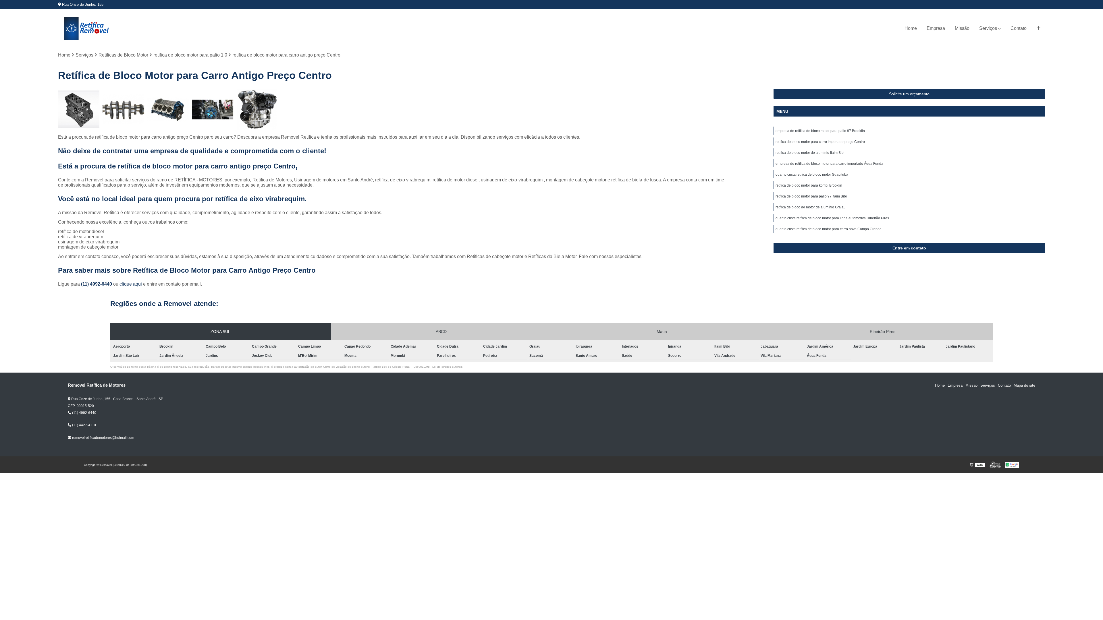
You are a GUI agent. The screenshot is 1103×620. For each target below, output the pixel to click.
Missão (962, 28)
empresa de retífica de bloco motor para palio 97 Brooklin (820, 131)
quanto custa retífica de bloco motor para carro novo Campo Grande (829, 229)
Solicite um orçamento (909, 94)
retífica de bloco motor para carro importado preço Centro (820, 142)
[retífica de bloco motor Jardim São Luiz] (213, 109)
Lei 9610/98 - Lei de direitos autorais (438, 366)
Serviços (988, 28)
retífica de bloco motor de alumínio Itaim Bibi (810, 153)
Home (911, 28)
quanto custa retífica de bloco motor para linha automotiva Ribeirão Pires (832, 218)
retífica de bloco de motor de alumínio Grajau (811, 207)
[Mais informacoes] (1038, 28)
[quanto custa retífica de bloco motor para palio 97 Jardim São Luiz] (257, 109)
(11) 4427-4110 (83, 425)
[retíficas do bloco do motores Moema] (79, 109)
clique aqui (130, 284)
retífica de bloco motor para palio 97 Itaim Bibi (811, 196)
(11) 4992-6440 (97, 284)
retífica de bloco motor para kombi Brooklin (809, 185)
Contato (1019, 28)
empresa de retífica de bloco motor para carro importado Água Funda (829, 164)
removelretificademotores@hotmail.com (102, 438)
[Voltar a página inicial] (86, 28)
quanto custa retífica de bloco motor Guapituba (812, 175)
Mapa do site (1024, 385)
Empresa (936, 28)
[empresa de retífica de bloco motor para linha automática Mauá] (168, 109)
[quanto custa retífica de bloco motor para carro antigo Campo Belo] (123, 109)
